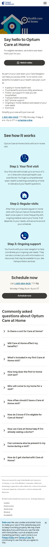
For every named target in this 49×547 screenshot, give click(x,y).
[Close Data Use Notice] (45, 522)
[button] (24, 20)
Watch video (26, 63)
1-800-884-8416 (10, 117)
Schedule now (24, 296)
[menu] (45, 3)
